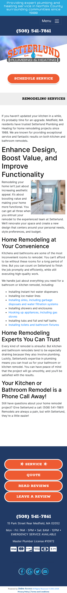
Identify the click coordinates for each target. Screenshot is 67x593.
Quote (33, 475)
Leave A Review (33, 497)
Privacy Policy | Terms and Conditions (33, 592)
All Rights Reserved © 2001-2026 (46, 589)
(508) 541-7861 (33, 31)
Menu (48, 21)
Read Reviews (33, 486)
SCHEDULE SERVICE (33, 78)
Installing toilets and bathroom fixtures (34, 324)
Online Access (25, 588)
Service (33, 464)
